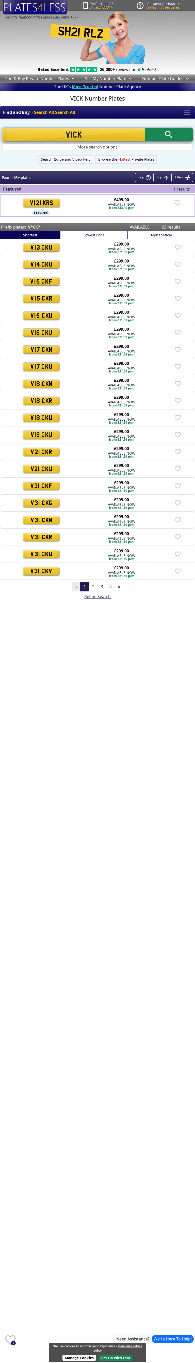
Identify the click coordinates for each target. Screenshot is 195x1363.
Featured (41, 213)
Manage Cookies (79, 1357)
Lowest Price (94, 235)
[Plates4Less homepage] (35, 7)
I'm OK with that (115, 1357)
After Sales (170, 7)
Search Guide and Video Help (66, 159)
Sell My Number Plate (105, 78)
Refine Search (97, 596)
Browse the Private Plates (126, 159)
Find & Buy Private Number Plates (37, 78)
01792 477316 (101, 7)
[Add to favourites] (177, 203)
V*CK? (34, 227)
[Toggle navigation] (187, 112)
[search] (169, 134)
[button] (72, 79)
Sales (151, 7)
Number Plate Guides (162, 78)
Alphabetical (161, 235)
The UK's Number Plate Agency (97, 86)
